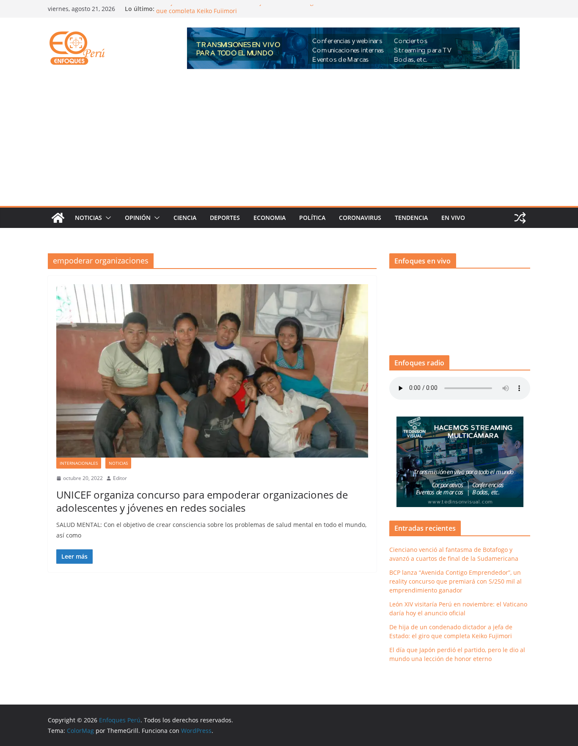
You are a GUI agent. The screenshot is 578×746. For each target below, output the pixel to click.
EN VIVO (453, 218)
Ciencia (184, 218)
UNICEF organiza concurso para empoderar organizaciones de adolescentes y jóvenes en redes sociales (202, 501)
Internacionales (79, 463)
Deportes (225, 218)
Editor (120, 478)
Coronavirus (360, 218)
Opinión (138, 218)
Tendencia (411, 218)
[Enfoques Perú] (58, 218)
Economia (269, 218)
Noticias (88, 218)
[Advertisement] (289, 142)
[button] (106, 218)
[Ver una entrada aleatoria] (520, 218)
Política (312, 218)
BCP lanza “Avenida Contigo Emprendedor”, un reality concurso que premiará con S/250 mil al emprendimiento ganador (455, 581)
